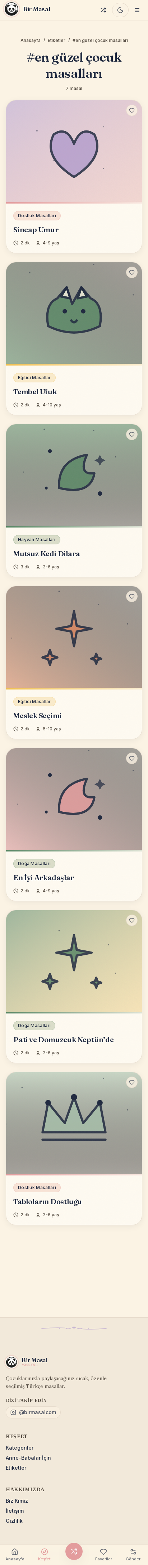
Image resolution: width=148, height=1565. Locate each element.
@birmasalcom (37, 1412)
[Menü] (137, 10)
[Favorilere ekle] (132, 110)
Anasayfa (30, 40)
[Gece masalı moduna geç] (120, 10)
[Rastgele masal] (103, 10)
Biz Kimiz (17, 1501)
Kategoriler (19, 1448)
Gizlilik (14, 1521)
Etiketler (56, 40)
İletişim (15, 1511)
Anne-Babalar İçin (28, 1458)
